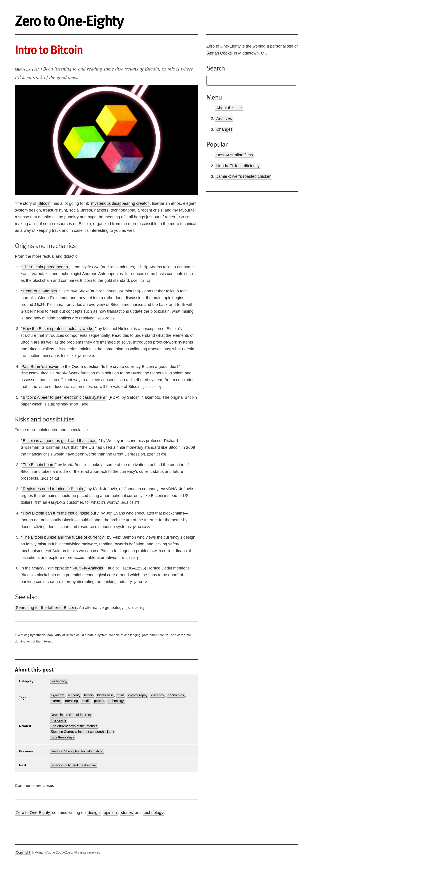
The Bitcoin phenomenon (45, 267)
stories (127, 812)
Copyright (23, 852)
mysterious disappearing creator (120, 203)
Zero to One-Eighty (33, 812)
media (85, 701)
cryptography (137, 695)
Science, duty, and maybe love (73, 765)
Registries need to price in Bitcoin (53, 489)
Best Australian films (234, 155)
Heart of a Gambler (40, 291)
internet (56, 701)
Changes (224, 129)
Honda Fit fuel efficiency (238, 166)
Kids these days (62, 737)
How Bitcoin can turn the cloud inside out (59, 513)
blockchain (105, 695)
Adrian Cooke (219, 53)
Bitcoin (44, 203)
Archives (224, 118)
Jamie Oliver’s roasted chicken (244, 176)
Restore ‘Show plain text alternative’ (77, 751)
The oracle (58, 720)
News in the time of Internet (71, 715)
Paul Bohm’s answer (39, 366)
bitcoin (89, 695)
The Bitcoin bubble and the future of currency (63, 537)
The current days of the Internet (74, 726)
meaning (71, 701)
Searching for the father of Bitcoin (46, 607)
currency (157, 695)
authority (74, 695)
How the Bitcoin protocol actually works (58, 328)
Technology (59, 681)
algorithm (57, 695)
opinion (110, 812)
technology (116, 701)
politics (99, 701)
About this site (229, 108)
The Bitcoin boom (38, 464)
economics (176, 695)
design (94, 812)
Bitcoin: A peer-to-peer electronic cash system (64, 397)
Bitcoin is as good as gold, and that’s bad (60, 440)
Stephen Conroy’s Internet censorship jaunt (82, 731)
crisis (120, 695)
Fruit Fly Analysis (87, 568)
